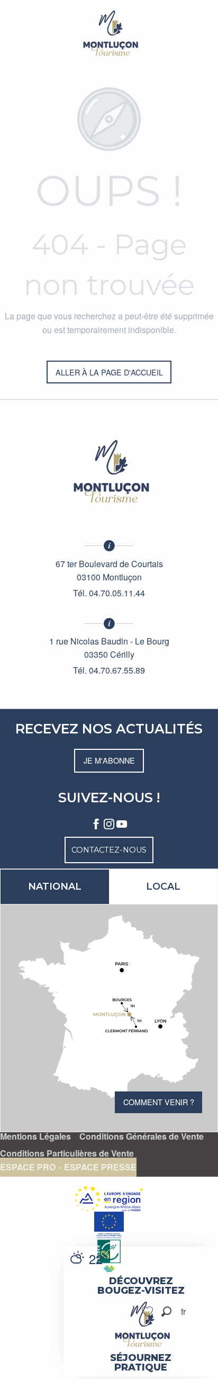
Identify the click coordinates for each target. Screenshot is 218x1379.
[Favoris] (148, 1311)
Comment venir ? (158, 1101)
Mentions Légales (35, 1136)
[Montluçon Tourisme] (109, 33)
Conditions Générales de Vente (141, 1136)
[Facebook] (96, 824)
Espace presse (100, 1167)
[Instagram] (109, 824)
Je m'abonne (109, 760)
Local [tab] (163, 886)
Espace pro (28, 1167)
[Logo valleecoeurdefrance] (109, 471)
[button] (166, 1311)
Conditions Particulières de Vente (67, 1153)
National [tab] (54, 886)
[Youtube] (121, 824)
